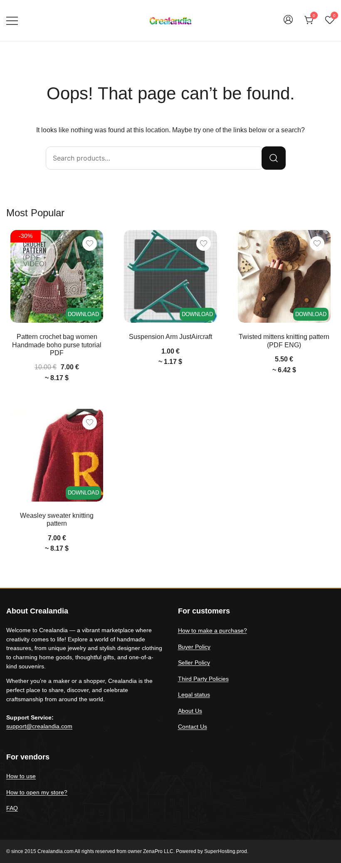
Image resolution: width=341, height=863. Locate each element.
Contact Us (192, 726)
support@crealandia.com (39, 726)
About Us (190, 710)
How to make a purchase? (212, 630)
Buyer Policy (194, 646)
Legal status (194, 694)
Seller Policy (194, 662)
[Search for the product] (274, 158)
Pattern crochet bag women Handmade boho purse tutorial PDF (56, 344)
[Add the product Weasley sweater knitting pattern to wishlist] (89, 422)
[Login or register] (288, 23)
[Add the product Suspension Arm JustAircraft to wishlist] (203, 243)
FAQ (12, 808)
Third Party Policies (203, 678)
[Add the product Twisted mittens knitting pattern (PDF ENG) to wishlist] (317, 243)
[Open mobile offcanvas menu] (12, 20)
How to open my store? (36, 792)
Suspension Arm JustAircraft (170, 336)
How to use (21, 776)
